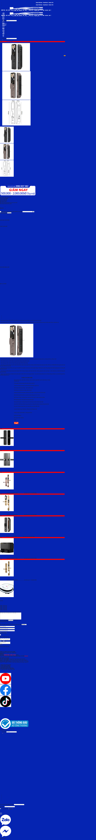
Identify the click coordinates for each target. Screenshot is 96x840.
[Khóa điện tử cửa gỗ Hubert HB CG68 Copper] (7, 532)
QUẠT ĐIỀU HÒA (3, 302)
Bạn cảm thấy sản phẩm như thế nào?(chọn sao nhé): (11, 624)
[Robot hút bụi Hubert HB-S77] (7, 554)
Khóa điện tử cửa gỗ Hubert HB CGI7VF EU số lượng (11, 211)
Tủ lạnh (5, 36)
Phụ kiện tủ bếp (10, 41)
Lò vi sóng (6, 26)
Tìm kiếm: (4, 38)
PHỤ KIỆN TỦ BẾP (3, 256)
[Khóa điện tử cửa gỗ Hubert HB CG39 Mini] (7, 467)
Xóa (4, 210)
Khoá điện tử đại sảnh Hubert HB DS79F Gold (9, 512)
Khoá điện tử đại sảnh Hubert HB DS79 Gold (9, 578)
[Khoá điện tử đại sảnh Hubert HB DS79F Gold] (7, 510)
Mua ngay (9, 212)
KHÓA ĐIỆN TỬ (3, 313)
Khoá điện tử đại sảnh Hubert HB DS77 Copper (9, 491)
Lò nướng (6, 24)
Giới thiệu (2, 709)
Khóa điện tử (6, 14)
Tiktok (1, 217)
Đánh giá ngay (3, 610)
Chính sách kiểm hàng (4, 716)
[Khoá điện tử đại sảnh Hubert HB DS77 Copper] (7, 489)
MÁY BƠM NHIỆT (3, 309)
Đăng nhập (10, 808)
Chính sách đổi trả (3, 712)
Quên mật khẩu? (3, 810)
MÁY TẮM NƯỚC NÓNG (4, 295)
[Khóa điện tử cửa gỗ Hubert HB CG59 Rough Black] (7, 445)
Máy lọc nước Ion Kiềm (11, 37)
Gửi (1, 644)
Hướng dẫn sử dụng (6, 318)
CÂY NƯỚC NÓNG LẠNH (5, 298)
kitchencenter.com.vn (8, 653)
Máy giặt (6, 34)
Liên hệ (3, 800)
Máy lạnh (2, 269)
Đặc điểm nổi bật (5, 316)
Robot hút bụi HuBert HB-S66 (6, 598)
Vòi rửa (1, 249)
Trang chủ (2, 177)
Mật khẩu (2, 806)
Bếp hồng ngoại (10, 28)
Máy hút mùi (6, 21)
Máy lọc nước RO (10, 36)
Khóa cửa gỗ (13, 177)
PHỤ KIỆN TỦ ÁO (3, 259)
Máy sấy (1, 277)
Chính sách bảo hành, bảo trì (6, 713)
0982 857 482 (7, 654)
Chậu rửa (2, 247)
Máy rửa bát (9, 33)
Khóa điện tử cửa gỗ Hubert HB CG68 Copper (9, 534)
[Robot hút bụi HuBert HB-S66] (7, 596)
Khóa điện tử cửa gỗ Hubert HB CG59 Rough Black (10, 447)
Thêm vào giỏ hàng (3, 212)
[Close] (0, 634)
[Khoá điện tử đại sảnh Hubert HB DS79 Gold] (7, 576)
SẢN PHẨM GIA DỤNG (4, 263)
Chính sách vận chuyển (4, 715)
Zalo (1, 216)
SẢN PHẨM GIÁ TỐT (4, 222)
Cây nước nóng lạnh (11, 35)
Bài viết (3, 797)
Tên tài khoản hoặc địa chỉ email (7, 804)
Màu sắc (2, 208)
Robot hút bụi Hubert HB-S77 (6, 556)
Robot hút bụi (9, 40)
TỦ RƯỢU (2, 280)
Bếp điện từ (2, 231)
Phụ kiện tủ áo (9, 42)
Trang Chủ (4, 795)
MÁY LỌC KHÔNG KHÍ (4, 291)
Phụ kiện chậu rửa (3, 252)
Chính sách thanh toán (4, 714)
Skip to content (3, 0)
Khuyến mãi (4, 56)
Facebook (4, 216)
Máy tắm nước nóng (11, 34)
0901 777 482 (13, 654)
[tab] (33, 316)
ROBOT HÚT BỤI (3, 306)
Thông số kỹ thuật (6, 317)
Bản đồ (26, 655)
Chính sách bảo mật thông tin (6, 711)
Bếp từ (5, 16)
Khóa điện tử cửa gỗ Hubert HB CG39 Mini (8, 469)
